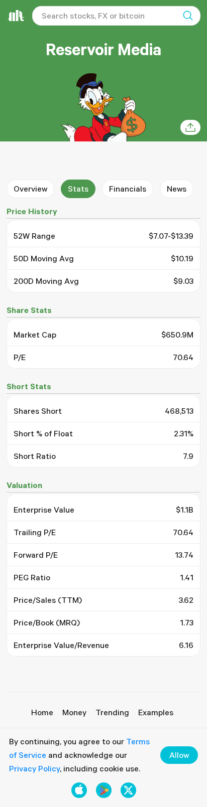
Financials (127, 188)
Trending (112, 712)
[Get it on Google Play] (104, 790)
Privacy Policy (34, 768)
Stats (78, 188)
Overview (30, 188)
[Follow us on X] (128, 790)
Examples (155, 712)
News (176, 188)
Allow (179, 754)
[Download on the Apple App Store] (79, 790)
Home (42, 712)
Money (74, 712)
